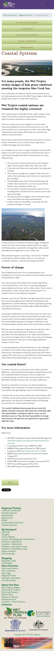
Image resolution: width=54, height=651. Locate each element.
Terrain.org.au (33, 634)
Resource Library (27, 47)
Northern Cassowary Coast (14, 546)
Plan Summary (9, 570)
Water (4, 520)
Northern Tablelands (12, 541)
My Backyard (9, 529)
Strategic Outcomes (11, 578)
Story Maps (7, 563)
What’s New (7, 594)
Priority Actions (27, 29)
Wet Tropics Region (11, 587)
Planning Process (10, 568)
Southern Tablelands (12, 544)
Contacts (7, 604)
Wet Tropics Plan (10, 15)
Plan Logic (6, 573)
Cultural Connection (11, 510)
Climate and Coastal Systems (27, 35)
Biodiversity (7, 515)
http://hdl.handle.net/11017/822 (33, 451)
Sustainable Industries (12, 522)
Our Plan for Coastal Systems (27, 22)
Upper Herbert (9, 551)
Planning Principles (11, 589)
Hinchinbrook (8, 553)
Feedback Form (9, 599)
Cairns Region (8, 536)
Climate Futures (9, 513)
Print (10, 482)
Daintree (6, 532)
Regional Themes (26, 15)
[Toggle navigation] (48, 5)
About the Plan (10, 584)
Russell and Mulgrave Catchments (18, 539)
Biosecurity (7, 517)
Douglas (5, 534)
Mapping (7, 558)
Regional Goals (9, 575)
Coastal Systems (9, 525)
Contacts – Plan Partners (27, 41)
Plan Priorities (10, 565)
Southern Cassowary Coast (14, 548)
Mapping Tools (9, 560)
